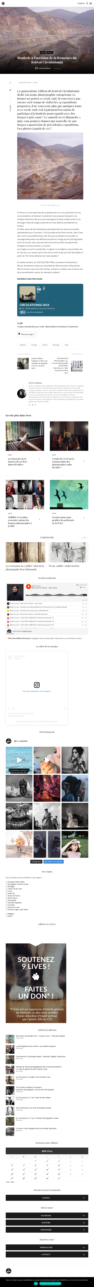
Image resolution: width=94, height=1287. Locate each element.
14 (23, 1170)
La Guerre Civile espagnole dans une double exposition (36, 1128)
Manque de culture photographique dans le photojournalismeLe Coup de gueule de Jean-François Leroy (38, 1068)
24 (58, 1174)
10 (58, 1166)
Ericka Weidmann (45, 68)
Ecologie (34, 345)
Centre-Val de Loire (15, 889)
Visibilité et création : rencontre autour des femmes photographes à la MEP (20, 521)
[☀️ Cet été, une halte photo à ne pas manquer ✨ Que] (75, 760)
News (43, 52)
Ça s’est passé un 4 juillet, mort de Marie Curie (33, 1077)
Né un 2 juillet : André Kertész (64, 565)
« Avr (7, 1182)
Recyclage (56, 345)
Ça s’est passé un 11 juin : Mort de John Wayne (33, 1097)
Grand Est (11, 893)
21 (23, 1174)
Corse (10, 891)
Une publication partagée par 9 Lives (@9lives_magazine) (37, 721)
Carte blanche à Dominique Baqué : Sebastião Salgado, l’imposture (40, 1056)
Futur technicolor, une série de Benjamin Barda (33, 1108)
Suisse (10, 916)
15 (35, 1170)
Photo (49, 52)
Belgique (11, 914)
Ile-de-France (12, 898)
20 (12, 1174)
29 (35, 1179)
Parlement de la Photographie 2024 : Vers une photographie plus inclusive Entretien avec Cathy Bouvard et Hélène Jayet (60, 365)
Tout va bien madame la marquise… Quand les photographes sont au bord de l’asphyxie (35, 1088)
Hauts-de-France (14, 896)
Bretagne (11, 886)
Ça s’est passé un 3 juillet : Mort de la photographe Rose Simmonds (25, 567)
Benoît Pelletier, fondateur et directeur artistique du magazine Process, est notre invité (40, 363)
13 (12, 1170)
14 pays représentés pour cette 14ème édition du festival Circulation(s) (47, 326)
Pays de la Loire (13, 907)
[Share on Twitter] (10, 90)
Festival (44, 345)
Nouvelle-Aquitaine (15, 903)
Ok (36, 1283)
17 (58, 1170)
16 (47, 1170)
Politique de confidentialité (50, 1283)
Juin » (13, 1182)
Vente (66, 345)
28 (23, 1179)
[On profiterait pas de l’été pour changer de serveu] (19, 760)
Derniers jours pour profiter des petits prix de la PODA (63, 520)
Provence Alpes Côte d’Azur (18, 909)
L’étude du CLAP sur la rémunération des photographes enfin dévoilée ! (63, 463)
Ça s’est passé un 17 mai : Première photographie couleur (37, 1118)
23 (47, 1174)
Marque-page (27, 334)
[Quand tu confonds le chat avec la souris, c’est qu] (47, 760)
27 (12, 1179)
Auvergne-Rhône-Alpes (16, 882)
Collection (22, 345)
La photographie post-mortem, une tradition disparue (36, 1046)
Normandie (12, 900)
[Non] (91, 1282)
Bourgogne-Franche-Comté (18, 884)
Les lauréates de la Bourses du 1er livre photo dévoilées (17, 461)
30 (47, 1179)
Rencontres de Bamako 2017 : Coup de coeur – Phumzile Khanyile (40, 1036)
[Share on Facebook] (10, 83)
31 (58, 1179)
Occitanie (11, 905)
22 (35, 1174)
